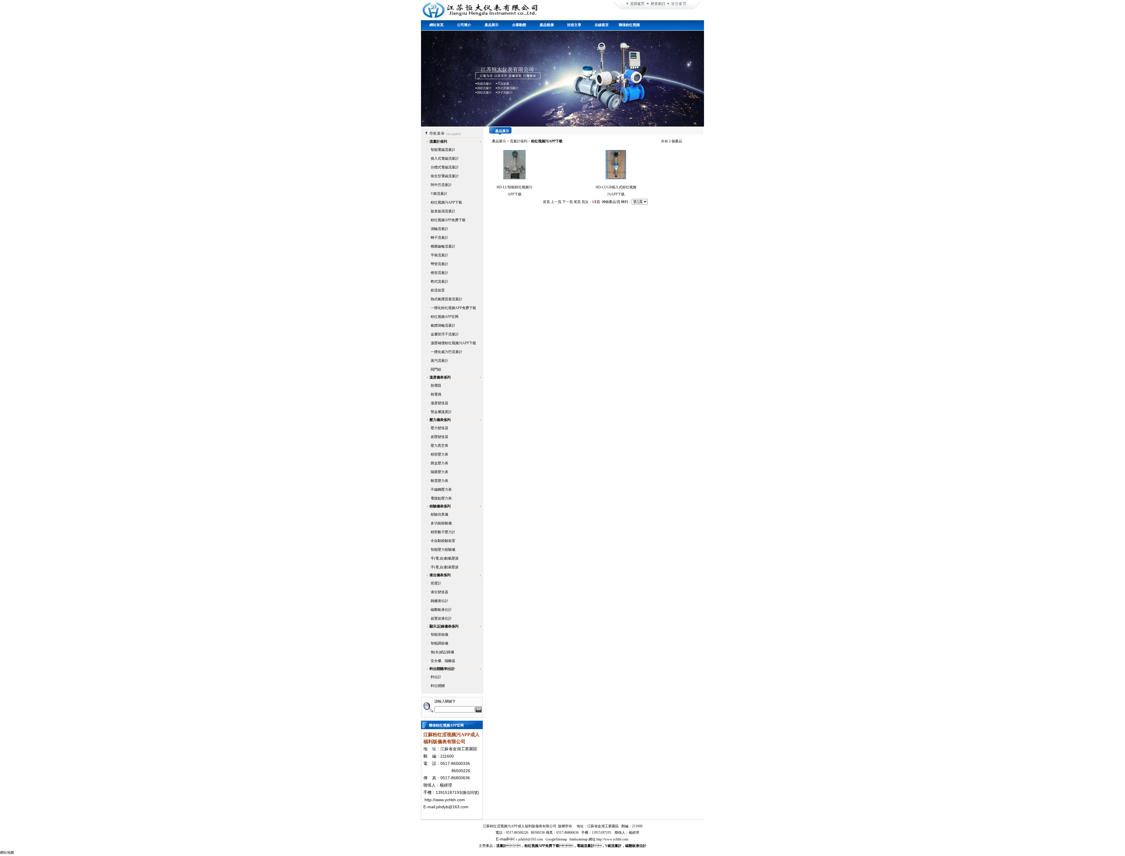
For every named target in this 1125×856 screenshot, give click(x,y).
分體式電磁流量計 (445, 167)
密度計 (436, 583)
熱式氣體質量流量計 (446, 299)
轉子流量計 (439, 238)
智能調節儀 (439, 643)
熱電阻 (436, 385)
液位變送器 (439, 592)
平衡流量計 (439, 255)
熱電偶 (436, 394)
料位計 (436, 677)
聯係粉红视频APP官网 (629, 27)
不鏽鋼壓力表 (441, 489)
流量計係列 (438, 141)
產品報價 (547, 25)
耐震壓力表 (439, 481)
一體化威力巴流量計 (446, 352)
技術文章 (574, 25)
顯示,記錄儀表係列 (443, 626)
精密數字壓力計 (443, 532)
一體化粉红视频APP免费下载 (453, 308)
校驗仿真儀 (439, 514)
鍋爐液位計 (439, 601)
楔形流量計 (439, 273)
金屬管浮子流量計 (445, 334)
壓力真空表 (439, 446)
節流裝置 (438, 290)
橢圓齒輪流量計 (443, 246)
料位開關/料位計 (442, 669)
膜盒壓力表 (439, 463)
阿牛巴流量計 (441, 185)
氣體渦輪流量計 (443, 325)
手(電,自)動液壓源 (444, 567)
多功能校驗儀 (441, 523)
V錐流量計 (439, 194)
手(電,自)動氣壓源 (444, 558)
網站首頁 (436, 25)
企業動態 (519, 25)
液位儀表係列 (440, 575)
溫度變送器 (439, 403)
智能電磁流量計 (443, 150)
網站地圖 (7, 852)
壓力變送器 (439, 428)
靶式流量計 (439, 281)
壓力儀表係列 (440, 420)
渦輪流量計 (439, 229)
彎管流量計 (439, 264)
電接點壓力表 (441, 498)
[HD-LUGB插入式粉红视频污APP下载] (616, 178)
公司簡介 (464, 25)
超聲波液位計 (441, 618)
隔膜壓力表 (439, 472)
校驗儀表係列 (440, 506)
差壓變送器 (439, 437)
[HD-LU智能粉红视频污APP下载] (514, 178)
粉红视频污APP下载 (446, 202)
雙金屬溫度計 (441, 412)
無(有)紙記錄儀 (442, 652)
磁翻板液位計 (441, 610)
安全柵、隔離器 (443, 661)
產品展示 (492, 25)
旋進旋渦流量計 (443, 211)
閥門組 (436, 369)
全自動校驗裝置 (443, 541)
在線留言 (602, 25)
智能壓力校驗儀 (443, 550)
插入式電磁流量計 (445, 158)
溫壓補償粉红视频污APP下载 (453, 343)
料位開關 (438, 686)
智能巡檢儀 (439, 634)
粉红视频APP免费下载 (448, 220)
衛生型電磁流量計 (445, 176)
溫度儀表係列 (440, 377)
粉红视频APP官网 (444, 317)
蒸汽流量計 (439, 361)
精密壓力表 (439, 454)
